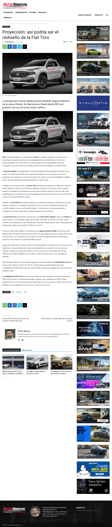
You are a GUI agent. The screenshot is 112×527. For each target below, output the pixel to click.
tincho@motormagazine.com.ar (87, 510)
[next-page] (7, 378)
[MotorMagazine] (15, 6)
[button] (107, 15)
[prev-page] (3, 378)
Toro (25, 292)
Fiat (13, 292)
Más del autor (27, 350)
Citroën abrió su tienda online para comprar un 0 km (56, 320)
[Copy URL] (25, 47)
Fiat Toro (19, 292)
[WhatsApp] (4, 47)
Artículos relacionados (11, 350)
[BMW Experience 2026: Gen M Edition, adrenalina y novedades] (13, 362)
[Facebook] (14, 47)
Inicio (4, 23)
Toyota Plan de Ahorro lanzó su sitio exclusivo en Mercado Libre (15, 320)
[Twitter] (20, 47)
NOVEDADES (12, 23)
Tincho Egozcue (9, 42)
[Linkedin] (9, 47)
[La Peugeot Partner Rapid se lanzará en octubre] (37, 362)
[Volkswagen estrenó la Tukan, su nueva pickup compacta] (61, 362)
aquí (27, 197)
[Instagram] (19, 340)
